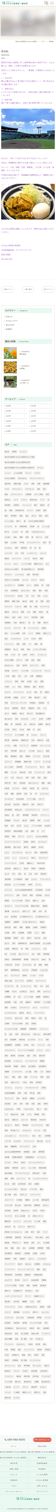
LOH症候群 (18, 1275)
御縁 (6, 724)
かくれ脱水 (47, 1002)
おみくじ (31, 1259)
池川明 (25, 665)
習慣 (30, 697)
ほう (47, 564)
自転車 (32, 1328)
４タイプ (18, 607)
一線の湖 (8, 1387)
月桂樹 (32, 526)
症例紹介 (9, 329)
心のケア (15, 671)
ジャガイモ (26, 1312)
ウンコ (40, 1040)
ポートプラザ (19, 981)
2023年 (33, 411)
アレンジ (47, 671)
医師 (31, 1082)
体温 (47, 1077)
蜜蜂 (41, 558)
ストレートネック (10, 863)
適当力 (23, 708)
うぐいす (14, 772)
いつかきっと (18, 1061)
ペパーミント (9, 644)
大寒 (15, 1002)
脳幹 (34, 687)
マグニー (34, 580)
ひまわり (43, 1387)
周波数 (16, 1066)
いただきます (41, 1259)
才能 (6, 1350)
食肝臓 (7, 1157)
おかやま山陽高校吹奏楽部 (23, 890)
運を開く (8, 1301)
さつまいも (46, 1264)
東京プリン (31, 1227)
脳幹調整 (46, 484)
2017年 (33, 426)
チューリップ (16, 558)
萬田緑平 (34, 1387)
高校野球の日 (22, 943)
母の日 (35, 558)
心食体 (7, 949)
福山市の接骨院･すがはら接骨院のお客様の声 (19, 468)
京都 (13, 617)
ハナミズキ (8, 553)
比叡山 (7, 959)
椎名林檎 (8, 879)
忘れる (32, 991)
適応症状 (8, 484)
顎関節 (13, 1350)
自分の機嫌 (8, 1339)
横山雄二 (37, 697)
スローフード (9, 1200)
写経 (44, 1392)
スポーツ (41, 799)
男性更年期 (8, 1275)
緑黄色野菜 (43, 852)
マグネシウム (9, 1317)
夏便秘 (45, 906)
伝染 (6, 1248)
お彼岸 (38, 510)
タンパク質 (32, 1168)
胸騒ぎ (27, 1200)
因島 (44, 510)
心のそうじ (47, 991)
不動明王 (43, 927)
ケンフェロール (35, 1360)
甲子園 (22, 542)
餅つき (7, 532)
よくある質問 (18, 473)
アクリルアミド (25, 1007)
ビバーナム (8, 890)
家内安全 (37, 1002)
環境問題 (26, 815)
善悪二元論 (8, 981)
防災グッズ (26, 911)
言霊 (47, 585)
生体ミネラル (15, 1082)
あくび (7, 874)
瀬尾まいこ (17, 868)
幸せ (36, 681)
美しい (39, 1109)
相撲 (10, 510)
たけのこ (34, 879)
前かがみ (24, 1189)
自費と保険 (17, 484)
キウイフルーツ (41, 981)
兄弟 (18, 665)
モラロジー (8, 574)
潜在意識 (18, 724)
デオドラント (9, 895)
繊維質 (14, 713)
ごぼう (32, 1301)
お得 (43, 901)
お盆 (44, 938)
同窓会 (33, 868)
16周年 (30, 884)
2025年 (33, 406)
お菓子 (25, 655)
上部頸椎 (28, 494)
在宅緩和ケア (18, 1291)
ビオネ (20, 1307)
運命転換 (33, 1120)
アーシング (8, 735)
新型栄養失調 (16, 959)
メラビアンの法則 (10, 1285)
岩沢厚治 (8, 1211)
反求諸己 (8, 1323)
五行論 (7, 729)
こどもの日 (41, 1098)
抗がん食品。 (28, 1237)
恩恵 (38, 1301)
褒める (48, 724)
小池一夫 (45, 788)
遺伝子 (46, 623)
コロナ (26, 484)
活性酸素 (21, 585)
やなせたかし (21, 1344)
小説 (44, 697)
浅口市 (27, 901)
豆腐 (22, 1114)
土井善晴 (47, 1136)
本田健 (7, 671)
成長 (43, 1355)
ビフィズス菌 (28, 997)
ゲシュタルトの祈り (11, 1189)
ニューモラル (19, 574)
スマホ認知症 (18, 879)
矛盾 (43, 665)
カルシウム (45, 1312)
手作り (32, 655)
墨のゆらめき (25, 1034)
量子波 (41, 687)
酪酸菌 (25, 1301)
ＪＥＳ (16, 500)
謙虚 (23, 1355)
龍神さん (8, 500)
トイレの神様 (15, 633)
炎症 (45, 1109)
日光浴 (30, 1344)
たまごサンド (24, 858)
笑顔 (26, 660)
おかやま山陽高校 (41, 836)
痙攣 (40, 639)
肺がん (29, 1013)
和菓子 (7, 1360)
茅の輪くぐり (15, 1130)
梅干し (19, 521)
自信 (47, 1237)
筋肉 (49, 783)
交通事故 (8, 997)
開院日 (7, 558)
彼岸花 (32, 788)
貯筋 (18, 1098)
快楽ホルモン (25, 1211)
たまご (7, 852)
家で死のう (29, 1291)
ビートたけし (41, 1157)
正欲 (32, 804)
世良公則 (8, 927)
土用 (32, 740)
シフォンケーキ (36, 671)
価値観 (7, 1168)
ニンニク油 (45, 526)
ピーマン (16, 1387)
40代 (37, 1291)
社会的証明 (35, 1280)
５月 (25, 676)
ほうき (7, 1184)
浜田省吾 (22, 783)
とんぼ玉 (14, 542)
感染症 (7, 836)
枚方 (6, 633)
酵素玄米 (8, 1221)
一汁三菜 (13, 954)
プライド (16, 1371)
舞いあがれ (8, 719)
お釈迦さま (15, 1355)
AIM (33, 954)
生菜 (33, 1104)
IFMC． (7, 1077)
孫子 (43, 1114)
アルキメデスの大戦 (21, 906)
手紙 (6, 655)
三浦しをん (36, 1034)
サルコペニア (9, 1098)
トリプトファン (10, 1269)
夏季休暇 (41, 1152)
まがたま (15, 612)
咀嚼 (21, 927)
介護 (6, 794)
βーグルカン (43, 842)
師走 (6, 639)
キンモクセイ (9, 799)
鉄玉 (32, 1232)
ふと (13, 687)
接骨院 (14, 452)
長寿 (27, 1104)
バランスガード (10, 1050)
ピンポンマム (9, 986)
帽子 (35, 505)
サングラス (8, 1216)
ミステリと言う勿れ (39, 649)
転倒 (33, 778)
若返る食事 (47, 1034)
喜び (15, 783)
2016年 (8, 431)
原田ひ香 (42, 1056)
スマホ (13, 655)
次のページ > (48, 289)
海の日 (25, 601)
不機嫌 (7, 991)
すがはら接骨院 (10, 478)
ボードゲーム (45, 607)
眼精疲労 (28, 1275)
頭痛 (38, 484)
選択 (40, 591)
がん (38, 1243)
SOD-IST (42, 580)
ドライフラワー (39, 1013)
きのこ (16, 564)
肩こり (42, 767)
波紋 (21, 756)
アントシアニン (29, 1350)
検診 (15, 1195)
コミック (8, 564)
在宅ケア (40, 804)
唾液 (13, 836)
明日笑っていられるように (13, 1232)
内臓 (15, 746)
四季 (6, 970)
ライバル (37, 1130)
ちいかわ (16, 1398)
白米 (15, 1104)
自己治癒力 (32, 1066)
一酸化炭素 (30, 1317)
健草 (6, 1178)
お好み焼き (43, 1371)
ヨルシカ (28, 852)
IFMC (32, 1045)
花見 (19, 874)
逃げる (7, 1120)
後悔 (6, 1146)
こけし (37, 933)
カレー (29, 585)
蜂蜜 (21, 516)
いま (44, 708)
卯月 (36, 874)
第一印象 (24, 1360)
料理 (12, 1178)
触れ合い (22, 623)
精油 (46, 591)
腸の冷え (18, 1382)
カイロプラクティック (32, 810)
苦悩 (6, 703)
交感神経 (46, 1328)
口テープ (21, 836)
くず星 (7, 676)
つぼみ (25, 1082)
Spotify (44, 959)
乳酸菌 (38, 997)
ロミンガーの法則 (35, 1323)
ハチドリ (27, 558)
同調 (48, 1307)
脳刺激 (28, 927)
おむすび (25, 970)
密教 (39, 623)
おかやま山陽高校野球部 (13, 1152)
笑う (19, 997)
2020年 (8, 421)
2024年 (8, 411)
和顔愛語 (26, 1152)
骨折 (39, 778)
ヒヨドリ (8, 692)
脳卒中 (26, 847)
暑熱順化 (14, 756)
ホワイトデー (34, 665)
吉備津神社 (23, 526)
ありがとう (8, 906)
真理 (6, 1130)
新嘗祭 (38, 633)
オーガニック (42, 655)
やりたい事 (8, 1205)
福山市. (25, 820)
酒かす (20, 1264)
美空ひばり (18, 810)
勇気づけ (37, 1392)
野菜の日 (15, 949)
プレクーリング (29, 1141)
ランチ (45, 1232)
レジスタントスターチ (40, 1178)
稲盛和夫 (31, 708)
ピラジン (25, 1387)
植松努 (26, 1243)
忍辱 (13, 933)
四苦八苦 (8, 783)
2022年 (8, 416)
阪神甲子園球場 (35, 943)
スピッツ (43, 735)
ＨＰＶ (26, 617)
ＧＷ (16, 553)
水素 (47, 1040)
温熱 (32, 831)
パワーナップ (24, 746)
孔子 (13, 874)
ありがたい (8, 1125)
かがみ (33, 639)
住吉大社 (8, 884)
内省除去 (32, 703)
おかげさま (24, 719)
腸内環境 (8, 847)
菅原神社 (27, 687)
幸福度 (37, 1184)
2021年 (33, 416)
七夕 (32, 596)
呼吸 (42, 601)
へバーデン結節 (26, 564)
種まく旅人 (17, 847)
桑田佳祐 (15, 740)
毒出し (33, 858)
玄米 (21, 1104)
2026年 (8, 406)
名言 (6, 751)
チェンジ (8, 628)
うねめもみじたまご (38, 532)
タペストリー (21, 1178)
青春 (6, 756)
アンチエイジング (31, 767)
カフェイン (8, 762)
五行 (22, 938)
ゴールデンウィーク (31, 1088)
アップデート (46, 1333)
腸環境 (32, 820)
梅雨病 (28, 756)
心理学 (7, 687)
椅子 (44, 489)
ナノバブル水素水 (19, 884)
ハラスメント (36, 949)
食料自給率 (45, 1200)
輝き (35, 986)
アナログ (8, 1162)
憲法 (16, 1333)
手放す (42, 1211)
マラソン (28, 1296)
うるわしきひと (29, 1109)
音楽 (27, 532)
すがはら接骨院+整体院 (36, 521)
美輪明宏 (37, 1205)
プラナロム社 (27, 965)
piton (6, 917)
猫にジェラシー (24, 954)
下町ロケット (16, 1243)
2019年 (33, 421)
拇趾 (13, 1077)
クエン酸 (28, 1072)
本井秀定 (14, 516)
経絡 (19, 1077)
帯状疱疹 (25, 1125)
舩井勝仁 (8, 505)
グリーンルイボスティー (36, 1162)
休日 (30, 1184)
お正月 (19, 826)
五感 (15, 623)
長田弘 (25, 788)
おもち (26, 826)
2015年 (33, 431)
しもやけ (15, 532)
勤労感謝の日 (40, 713)
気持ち (41, 612)
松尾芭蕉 (15, 708)
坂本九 (26, 868)
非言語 (21, 1285)
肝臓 (25, 1077)
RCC (25, 724)
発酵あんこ (30, 863)
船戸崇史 (36, 574)
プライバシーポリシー (37, 478)
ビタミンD (24, 1120)
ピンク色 (36, 1200)
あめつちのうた (34, 783)
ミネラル (24, 500)
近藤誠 (16, 697)
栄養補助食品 (15, 970)
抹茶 (19, 1093)
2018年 (8, 426)
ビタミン (30, 836)
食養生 (42, 922)
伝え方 (14, 991)
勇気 (42, 681)
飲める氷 (40, 1141)
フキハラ (8, 1312)
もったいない (44, 794)
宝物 (44, 1173)
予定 (22, 553)
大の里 (21, 863)
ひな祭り (8, 537)
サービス (40, 468)
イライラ (37, 762)
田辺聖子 (30, 981)
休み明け (8, 1104)
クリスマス (8, 526)
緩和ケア (8, 1291)
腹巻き (48, 1072)
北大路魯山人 (9, 1328)
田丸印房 (34, 617)
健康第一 (28, 1002)
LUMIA (7, 1355)
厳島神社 (24, 548)
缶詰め (7, 815)
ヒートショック (34, 628)
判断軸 (44, 1280)
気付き (17, 1125)
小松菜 (29, 681)
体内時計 (39, 1082)
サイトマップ (42, 1491)
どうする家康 (19, 735)
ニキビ (45, 596)
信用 (18, 895)
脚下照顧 (27, 1366)
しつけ (26, 639)
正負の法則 (27, 1205)
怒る (34, 1136)
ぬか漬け (16, 1301)
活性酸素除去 (29, 1157)
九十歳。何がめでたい (30, 922)
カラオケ (16, 820)
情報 (13, 676)
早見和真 (39, 895)
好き (24, 1248)
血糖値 (40, 724)
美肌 (6, 1056)
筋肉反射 (34, 746)
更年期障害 (8, 810)
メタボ (41, 975)
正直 (44, 1269)
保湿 (35, 1072)
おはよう (40, 751)
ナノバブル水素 (17, 901)
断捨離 (37, 1114)
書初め (33, 1018)
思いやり (39, 537)
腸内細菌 (8, 938)
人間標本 (37, 1264)
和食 (6, 1082)
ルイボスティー (10, 585)
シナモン (8, 746)
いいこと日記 (9, 521)
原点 (19, 687)
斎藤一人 (36, 901)
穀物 (40, 965)
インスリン (8, 1088)
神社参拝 (34, 815)
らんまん (34, 735)
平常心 (16, 1162)
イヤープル (36, 756)
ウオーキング (43, 858)
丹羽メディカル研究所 (12, 580)
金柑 (18, 644)
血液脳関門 (8, 1045)
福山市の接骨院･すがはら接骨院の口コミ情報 (19, 457)
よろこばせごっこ (10, 1136)
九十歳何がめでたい (26, 917)
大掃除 (35, 1253)
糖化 (31, 895)
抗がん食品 (39, 1237)
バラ (6, 1114)
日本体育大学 (19, 510)
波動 (42, 617)
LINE (26, 831)
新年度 (7, 740)
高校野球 (19, 767)
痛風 (43, 783)
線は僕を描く (46, 1382)
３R (36, 794)
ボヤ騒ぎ (19, 1200)
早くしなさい (37, 1366)
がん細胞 (46, 1243)
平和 (38, 596)
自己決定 (8, 804)
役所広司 (8, 868)
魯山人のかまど (22, 1328)
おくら (48, 1141)
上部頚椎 (27, 1253)
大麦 (25, 1093)
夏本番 (7, 911)
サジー (48, 1050)
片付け (35, 1211)
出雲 (19, 617)
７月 (26, 596)
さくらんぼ (46, 762)
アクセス (37, 473)
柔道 (38, 1093)
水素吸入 (48, 1350)
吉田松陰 (16, 1323)
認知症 (25, 975)
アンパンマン (9, 1344)
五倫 (16, 1339)
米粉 (28, 649)
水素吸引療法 (38, 1275)
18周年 (46, 1104)
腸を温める (27, 1382)
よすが (7, 858)
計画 (25, 794)
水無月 (36, 1355)
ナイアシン (17, 1221)
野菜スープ (47, 633)
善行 (27, 949)
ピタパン (19, 660)
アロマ (7, 489)
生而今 (23, 1162)
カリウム (38, 884)
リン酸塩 (16, 1392)
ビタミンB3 (27, 1221)
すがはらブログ (12, 321)
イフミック (41, 1045)
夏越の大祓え (35, 906)
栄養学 (16, 938)
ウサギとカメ (27, 1130)
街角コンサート (38, 1216)
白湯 (26, 1232)
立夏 (31, 676)
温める (22, 713)
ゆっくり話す (9, 767)
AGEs (40, 911)
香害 (22, 681)
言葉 (16, 719)
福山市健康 (8, 1173)
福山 (27, 516)
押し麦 (32, 1093)
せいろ (35, 1007)
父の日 (47, 895)
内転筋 (7, 788)
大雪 (21, 1002)
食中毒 (38, 1344)
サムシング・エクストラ (26, 1269)
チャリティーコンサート (13, 842)
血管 (6, 826)
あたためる (20, 1317)
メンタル (33, 975)
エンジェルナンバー (33, 542)
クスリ (23, 697)
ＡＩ (30, 644)
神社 (40, 516)
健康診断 (23, 1029)
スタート (25, 1280)
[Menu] (52, 3)
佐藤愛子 (8, 922)
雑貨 (6, 494)
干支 (6, 591)
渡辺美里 (8, 1061)
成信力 (23, 1066)
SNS (6, 954)
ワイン (42, 500)
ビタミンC (21, 1227)
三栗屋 (29, 933)
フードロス (33, 1077)
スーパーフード (10, 1264)
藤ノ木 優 (8, 1195)
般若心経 (8, 1398)
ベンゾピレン (44, 1007)
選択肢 (13, 1056)
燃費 (21, 537)
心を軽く (25, 1371)
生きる (7, 708)
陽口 (48, 767)
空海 (35, 852)
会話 (18, 1248)
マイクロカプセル (10, 1013)
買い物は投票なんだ (28, 569)
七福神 (7, 1023)
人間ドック (23, 1195)
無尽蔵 (25, 1323)
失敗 (32, 1243)
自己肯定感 (21, 1184)
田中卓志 (36, 1376)
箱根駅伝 (8, 649)
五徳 (34, 1056)
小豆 (12, 778)
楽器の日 (15, 1120)
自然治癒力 (42, 1066)
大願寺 (35, 927)
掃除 (38, 991)
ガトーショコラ (45, 746)
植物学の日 (24, 740)
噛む (19, 1350)
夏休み (7, 612)
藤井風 (19, 794)
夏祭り (29, 938)
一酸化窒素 (8, 1237)
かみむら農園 (9, 660)
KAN (41, 986)
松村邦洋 (8, 831)
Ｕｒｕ (14, 858)
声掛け (7, 617)
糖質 (28, 1285)
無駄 (12, 1248)
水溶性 (43, 1088)
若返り (33, 842)
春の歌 (25, 1098)
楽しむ (16, 649)
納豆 (49, 772)
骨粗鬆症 (8, 623)
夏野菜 (7, 601)
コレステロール (17, 852)
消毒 (32, 484)
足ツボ (34, 516)
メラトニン (8, 681)
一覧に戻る (28, 289)
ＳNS (44, 949)
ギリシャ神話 (38, 494)
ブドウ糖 (37, 1221)
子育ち (14, 729)
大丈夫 (22, 729)
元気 (27, 778)
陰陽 (22, 612)
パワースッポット (16, 494)
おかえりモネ (25, 591)
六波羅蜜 (21, 933)
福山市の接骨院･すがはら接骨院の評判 (17, 462)
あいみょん (15, 911)
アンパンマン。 (24, 1136)
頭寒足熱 (18, 1237)
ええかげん (17, 1141)
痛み (44, 542)
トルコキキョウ (16, 639)
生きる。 (46, 1205)
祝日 (46, 516)
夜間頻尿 (40, 1248)
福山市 (7, 452)
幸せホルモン (9, 665)
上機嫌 (36, 1382)
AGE (6, 1040)
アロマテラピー (10, 596)
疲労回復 (34, 1371)
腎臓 (47, 1248)
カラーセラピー (25, 1146)
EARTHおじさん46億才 (11, 569)
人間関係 (15, 1360)
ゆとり (7, 713)
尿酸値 (32, 1098)
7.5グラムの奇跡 (17, 1023)
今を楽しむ (39, 1339)
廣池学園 (40, 569)
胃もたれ (20, 778)
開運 (6, 772)
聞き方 (47, 1366)
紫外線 (39, 1350)
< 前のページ (7, 289)
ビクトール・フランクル (19, 703)
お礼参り (14, 1007)
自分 (39, 729)
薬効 (6, 1007)
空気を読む (36, 1173)
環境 (16, 681)
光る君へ (48, 826)
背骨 (47, 494)
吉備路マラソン (39, 1296)
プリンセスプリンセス (22, 1173)
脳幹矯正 (18, 1253)
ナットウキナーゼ (31, 1061)
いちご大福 (24, 671)
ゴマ (43, 831)
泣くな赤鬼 (46, 943)
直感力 (47, 692)
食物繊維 (18, 762)
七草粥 (48, 719)
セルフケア (8, 1280)
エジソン (46, 810)
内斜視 (34, 1023)
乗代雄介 (43, 874)
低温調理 (13, 1040)
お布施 (7, 933)
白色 (34, 1146)
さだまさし (8, 548)
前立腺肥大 (8, 1253)
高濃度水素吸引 (17, 1157)
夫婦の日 (32, 724)
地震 (34, 911)
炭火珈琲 (14, 917)
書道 (47, 751)
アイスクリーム (40, 772)
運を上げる (18, 1018)
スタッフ (28, 473)
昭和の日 (40, 740)
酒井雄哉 (46, 954)
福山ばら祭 (14, 1114)
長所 (13, 943)
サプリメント (45, 815)
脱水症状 (22, 772)
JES (38, 526)
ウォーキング (15, 975)
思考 (47, 601)
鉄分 (38, 1232)
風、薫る (24, 1339)
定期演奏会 (32, 1029)
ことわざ (46, 820)
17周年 (19, 1109)
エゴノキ (43, 553)
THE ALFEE (42, 1120)
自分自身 (21, 1056)
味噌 (31, 601)
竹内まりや (35, 959)
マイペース (17, 628)
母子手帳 (8, 697)
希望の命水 (33, 500)
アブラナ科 (33, 1189)
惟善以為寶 (42, 1168)
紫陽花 (7, 901)
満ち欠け (30, 713)
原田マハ (36, 1312)
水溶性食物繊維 (10, 1093)
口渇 (30, 772)
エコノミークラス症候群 (26, 1050)
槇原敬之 (46, 997)
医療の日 (25, 804)
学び (19, 676)
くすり (33, 719)
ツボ (41, 1072)
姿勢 (38, 489)
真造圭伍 (22, 1040)
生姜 (47, 740)
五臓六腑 (42, 868)
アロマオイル (29, 489)
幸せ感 (20, 596)
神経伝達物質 (18, 831)
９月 (28, 612)
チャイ (31, 633)
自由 (15, 537)
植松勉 (7, 1243)
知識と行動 (35, 1333)
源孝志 (42, 1307)
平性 (46, 1323)
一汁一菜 (8, 1141)
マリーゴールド (19, 692)
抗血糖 (35, 1285)
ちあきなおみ (9, 1109)
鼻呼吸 (39, 1317)
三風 (44, 1130)
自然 (36, 607)
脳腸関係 (14, 1146)
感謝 (34, 612)
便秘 (36, 644)
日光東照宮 (14, 591)
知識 (34, 591)
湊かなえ (28, 1264)
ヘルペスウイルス (37, 1125)
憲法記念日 (8, 1333)
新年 (39, 820)
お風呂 (44, 628)
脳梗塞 (33, 847)
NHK (31, 1339)
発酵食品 (39, 676)
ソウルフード (9, 1376)
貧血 (45, 778)
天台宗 (17, 965)
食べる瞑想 (24, 1333)
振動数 (42, 1061)
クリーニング (27, 505)
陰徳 (26, 879)
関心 (29, 1355)
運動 (12, 794)
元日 (12, 826)
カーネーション (26, 986)
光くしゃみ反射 (20, 1216)
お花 (30, 874)
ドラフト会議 (31, 799)
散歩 (6, 516)
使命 (44, 1344)
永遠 (47, 986)
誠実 (38, 1269)
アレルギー (15, 788)
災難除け (22, 1259)
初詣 (15, 1259)
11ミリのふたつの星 (11, 1029)
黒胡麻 (26, 959)
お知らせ (9, 316)
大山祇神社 (39, 890)
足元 (19, 1366)
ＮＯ (6, 778)
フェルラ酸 (8, 1382)
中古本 (25, 895)
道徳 (28, 574)
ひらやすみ (31, 1040)
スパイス (30, 510)
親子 (18, 815)
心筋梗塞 (32, 1248)
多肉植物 (8, 1002)
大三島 (48, 890)
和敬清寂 (15, 1168)
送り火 (7, 943)
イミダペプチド (17, 1072)
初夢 (26, 1018)
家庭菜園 (16, 1312)
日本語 (26, 1045)
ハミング (47, 1317)
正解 (47, 1125)
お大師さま (23, 991)
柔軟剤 (21, 1013)
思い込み (18, 1205)
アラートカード (45, 879)
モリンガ (25, 580)
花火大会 (37, 938)
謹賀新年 (8, 1259)
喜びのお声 (10, 325)
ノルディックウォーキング (13, 1296)
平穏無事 (34, 970)
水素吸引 (18, 1045)
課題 (25, 607)
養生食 (19, 1376)
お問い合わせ (22, 478)
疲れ (38, 1328)
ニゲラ (29, 1114)
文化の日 (8, 1227)
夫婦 (46, 537)
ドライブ (40, 1050)
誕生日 (42, 505)
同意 (35, 692)
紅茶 (24, 633)
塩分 (10, 1034)
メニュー (8, 473)
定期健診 (8, 820)
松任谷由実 (20, 799)
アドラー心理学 (37, 826)
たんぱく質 (43, 970)
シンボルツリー (32, 553)
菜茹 (39, 1104)
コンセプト (23, 452)
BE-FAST (41, 847)
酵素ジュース (27, 1392)
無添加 (36, 585)
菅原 (27, 537)
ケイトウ (8, 1392)
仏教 (34, 1152)
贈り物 (17, 1280)
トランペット (44, 1029)
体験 (6, 542)
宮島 (16, 548)
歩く (6, 975)
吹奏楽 (26, 842)
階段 (15, 927)
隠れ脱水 (43, 1285)
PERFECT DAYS (41, 863)
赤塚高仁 (16, 505)
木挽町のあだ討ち (31, 1307)
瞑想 (38, 660)
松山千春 (46, 756)
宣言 (38, 708)
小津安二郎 (8, 965)
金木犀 (16, 1211)
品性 (27, 1023)
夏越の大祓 (27, 762)
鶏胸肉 (7, 1072)
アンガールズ (46, 1376)
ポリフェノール (10, 1366)
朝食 (44, 1221)
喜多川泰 (27, 1376)
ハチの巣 (31, 751)
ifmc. (49, 1045)
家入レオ (22, 751)
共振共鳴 (8, 1066)
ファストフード (35, 1195)
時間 (22, 649)
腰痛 (43, 933)
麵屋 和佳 (15, 601)
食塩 (16, 1034)
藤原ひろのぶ (38, 564)
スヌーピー (8, 607)
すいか (29, 692)
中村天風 (14, 751)
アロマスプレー (17, 489)
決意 (40, 1018)
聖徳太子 (8, 1371)
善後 (38, 954)
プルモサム (8, 1018)
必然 (13, 1184)
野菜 (42, 1077)
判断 (28, 729)
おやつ (23, 1168)
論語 (28, 1056)
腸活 (41, 1189)
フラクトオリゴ (10, 1307)
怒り (40, 1136)
